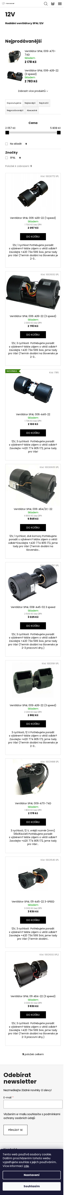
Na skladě (18, 143)
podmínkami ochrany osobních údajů (32, 1116)
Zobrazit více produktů (32, 91)
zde (26, 1166)
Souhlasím (32, 1186)
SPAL (15, 157)
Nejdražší (44, 103)
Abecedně (32, 110)
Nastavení (32, 1175)
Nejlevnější (30, 103)
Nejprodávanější (15, 110)
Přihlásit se (15, 1130)
